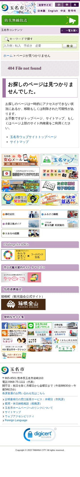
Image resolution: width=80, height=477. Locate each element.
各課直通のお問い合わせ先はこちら (23, 393)
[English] (53, 11)
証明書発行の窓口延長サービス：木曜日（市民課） (35, 399)
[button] (40, 436)
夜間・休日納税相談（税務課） (23, 403)
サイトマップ (19, 142)
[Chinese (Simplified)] (63, 11)
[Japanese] (41, 11)
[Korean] (72, 11)
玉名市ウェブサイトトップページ (33, 137)
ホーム (8, 55)
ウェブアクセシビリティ (19, 416)
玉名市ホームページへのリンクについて (29, 407)
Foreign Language (16, 420)
